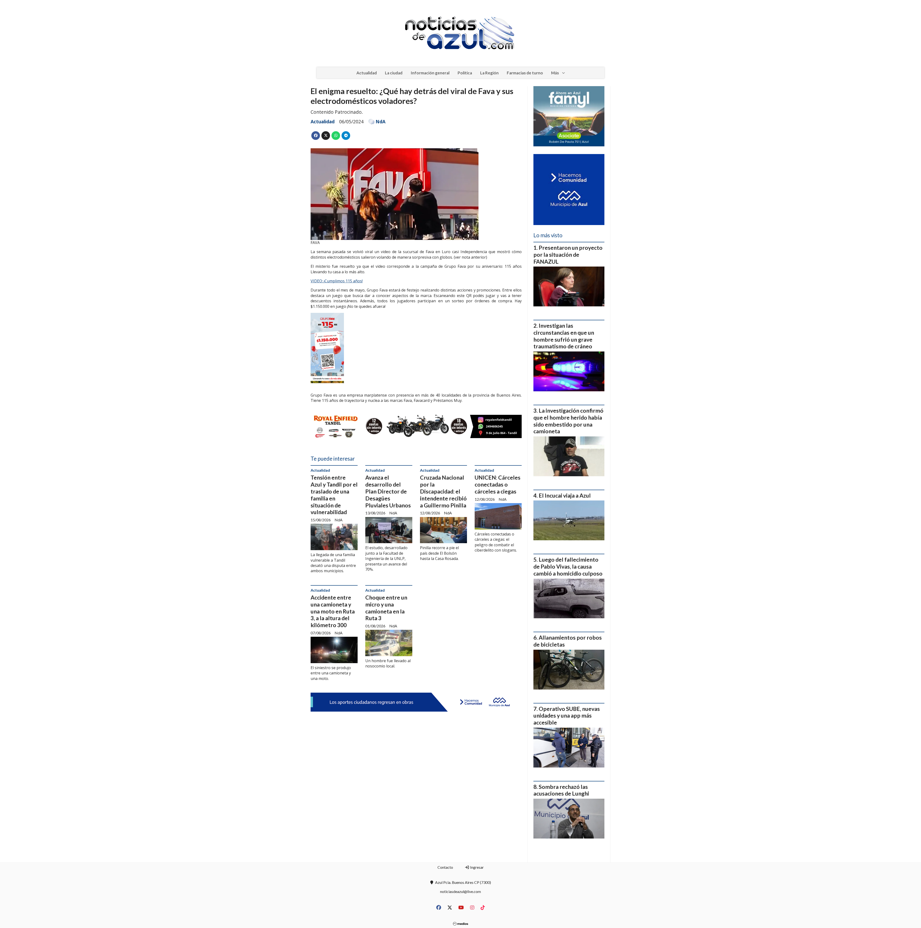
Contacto (445, 867)
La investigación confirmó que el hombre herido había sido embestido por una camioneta (568, 420)
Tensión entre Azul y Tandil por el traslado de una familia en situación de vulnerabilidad (334, 494)
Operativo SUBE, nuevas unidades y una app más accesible (566, 715)
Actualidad (366, 72)
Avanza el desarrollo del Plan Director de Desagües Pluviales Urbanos (388, 491)
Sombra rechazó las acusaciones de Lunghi (561, 790)
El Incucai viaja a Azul (565, 495)
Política (465, 72)
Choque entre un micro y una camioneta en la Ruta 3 (386, 607)
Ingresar (476, 867)
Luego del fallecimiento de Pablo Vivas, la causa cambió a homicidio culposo (567, 566)
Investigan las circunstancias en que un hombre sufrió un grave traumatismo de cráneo (563, 336)
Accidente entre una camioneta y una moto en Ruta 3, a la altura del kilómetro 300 (333, 611)
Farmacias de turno (525, 72)
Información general (430, 72)
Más (555, 72)
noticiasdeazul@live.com (460, 891)
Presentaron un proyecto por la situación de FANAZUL (567, 254)
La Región (489, 72)
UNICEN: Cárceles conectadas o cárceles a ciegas (497, 484)
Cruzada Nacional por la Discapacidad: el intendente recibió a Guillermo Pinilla (443, 491)
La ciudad (393, 72)
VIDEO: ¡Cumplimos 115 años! (337, 281)
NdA (380, 121)
